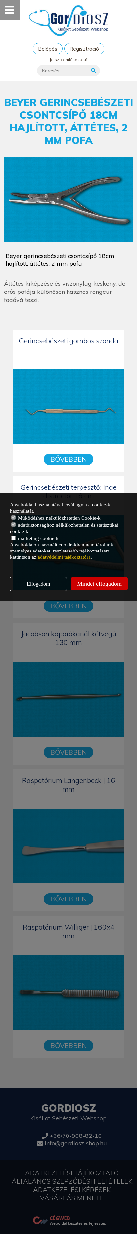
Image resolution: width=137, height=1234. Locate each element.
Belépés (47, 48)
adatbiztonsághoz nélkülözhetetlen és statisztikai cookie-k (64, 528)
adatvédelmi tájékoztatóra (64, 557)
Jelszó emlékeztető (68, 59)
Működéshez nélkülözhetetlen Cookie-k (59, 518)
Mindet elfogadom (99, 583)
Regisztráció (84, 48)
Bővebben (68, 459)
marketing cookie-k (38, 538)
